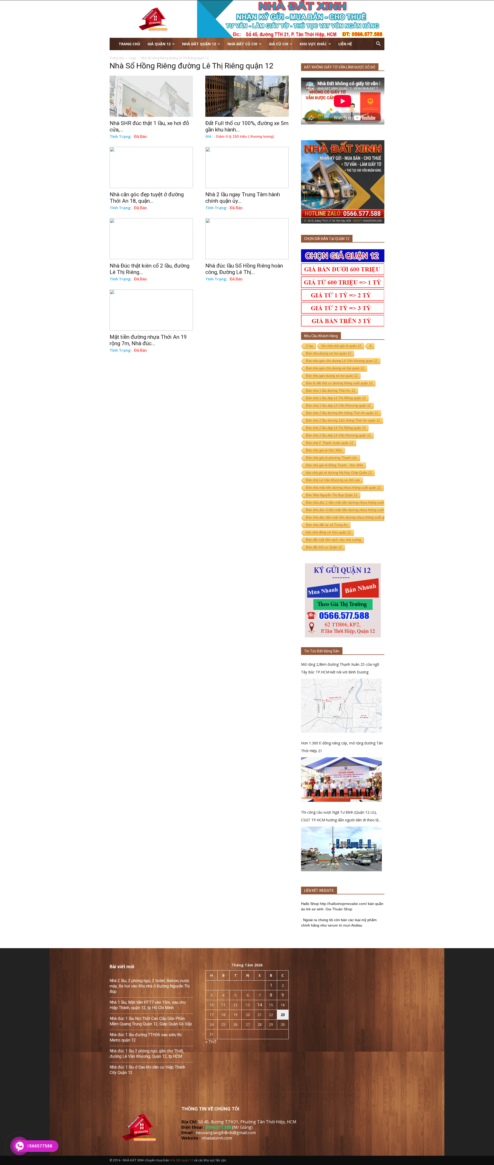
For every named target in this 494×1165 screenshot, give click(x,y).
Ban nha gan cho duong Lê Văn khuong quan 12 (341, 361)
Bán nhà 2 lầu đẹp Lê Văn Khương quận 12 (338, 435)
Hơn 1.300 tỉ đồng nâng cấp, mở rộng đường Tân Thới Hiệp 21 (342, 747)
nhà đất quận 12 (181, 1160)
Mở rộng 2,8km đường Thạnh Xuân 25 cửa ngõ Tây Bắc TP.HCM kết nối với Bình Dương (340, 668)
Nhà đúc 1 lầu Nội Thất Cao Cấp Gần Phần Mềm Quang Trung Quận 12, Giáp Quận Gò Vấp (151, 1021)
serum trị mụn (339, 925)
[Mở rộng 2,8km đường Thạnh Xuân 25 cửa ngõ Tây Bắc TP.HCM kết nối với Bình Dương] (341, 705)
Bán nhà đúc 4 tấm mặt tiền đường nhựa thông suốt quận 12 (351, 510)
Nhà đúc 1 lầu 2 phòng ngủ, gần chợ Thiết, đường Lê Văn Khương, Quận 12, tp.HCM (147, 1053)
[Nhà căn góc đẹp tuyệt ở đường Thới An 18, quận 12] (151, 167)
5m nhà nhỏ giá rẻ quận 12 (341, 346)
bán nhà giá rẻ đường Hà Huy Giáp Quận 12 (339, 473)
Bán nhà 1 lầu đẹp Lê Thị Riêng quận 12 (336, 398)
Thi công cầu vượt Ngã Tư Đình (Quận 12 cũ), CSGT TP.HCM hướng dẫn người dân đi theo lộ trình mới (339, 817)
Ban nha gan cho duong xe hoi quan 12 (335, 368)
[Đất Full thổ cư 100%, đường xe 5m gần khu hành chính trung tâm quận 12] (247, 96)
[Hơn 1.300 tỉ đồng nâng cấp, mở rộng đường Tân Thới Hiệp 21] (341, 779)
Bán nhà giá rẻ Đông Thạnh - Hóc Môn (334, 465)
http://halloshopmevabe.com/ (343, 904)
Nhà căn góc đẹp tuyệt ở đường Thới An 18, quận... (147, 197)
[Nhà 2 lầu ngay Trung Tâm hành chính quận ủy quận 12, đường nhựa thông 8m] (247, 167)
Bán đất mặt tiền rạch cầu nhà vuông (333, 540)
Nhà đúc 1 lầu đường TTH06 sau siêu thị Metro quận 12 (146, 1037)
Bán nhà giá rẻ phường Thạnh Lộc (331, 458)
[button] (378, 44)
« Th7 (210, 1042)
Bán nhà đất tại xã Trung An (327, 525)
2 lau (309, 346)
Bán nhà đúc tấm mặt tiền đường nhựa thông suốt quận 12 (350, 517)
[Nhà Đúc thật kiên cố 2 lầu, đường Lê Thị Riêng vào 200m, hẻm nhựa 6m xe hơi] (151, 238)
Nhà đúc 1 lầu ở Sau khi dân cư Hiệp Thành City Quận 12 (147, 1070)
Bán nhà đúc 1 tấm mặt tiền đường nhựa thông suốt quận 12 (351, 502)
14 (259, 1005)
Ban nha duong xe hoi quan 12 (328, 353)
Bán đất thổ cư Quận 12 (324, 547)
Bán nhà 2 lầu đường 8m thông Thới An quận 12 (342, 413)
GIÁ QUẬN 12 (159, 43)
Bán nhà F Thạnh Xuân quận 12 (329, 443)
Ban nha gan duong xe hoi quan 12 (332, 376)
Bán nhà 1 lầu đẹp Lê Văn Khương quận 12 (338, 405)
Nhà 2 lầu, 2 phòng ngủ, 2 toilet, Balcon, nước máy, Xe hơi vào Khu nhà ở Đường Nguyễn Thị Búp (150, 986)
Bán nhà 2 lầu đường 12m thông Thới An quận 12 (343, 420)
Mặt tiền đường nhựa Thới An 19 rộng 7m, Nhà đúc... (148, 340)
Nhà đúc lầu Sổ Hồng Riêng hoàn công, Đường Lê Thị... (244, 269)
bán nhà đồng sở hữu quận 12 (328, 532)
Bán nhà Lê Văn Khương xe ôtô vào (333, 480)
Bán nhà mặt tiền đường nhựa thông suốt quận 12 (343, 488)
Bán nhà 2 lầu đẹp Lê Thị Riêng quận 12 (336, 428)
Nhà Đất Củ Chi (242, 43)
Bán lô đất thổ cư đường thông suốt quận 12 (339, 383)
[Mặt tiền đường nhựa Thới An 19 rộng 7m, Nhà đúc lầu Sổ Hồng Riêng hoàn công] (151, 310)
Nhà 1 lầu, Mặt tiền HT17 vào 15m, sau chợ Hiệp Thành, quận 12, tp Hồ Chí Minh (148, 1005)
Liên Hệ (345, 43)
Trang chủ (129, 43)
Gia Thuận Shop (338, 909)
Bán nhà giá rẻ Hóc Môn (324, 450)
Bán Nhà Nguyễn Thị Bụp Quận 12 (331, 495)
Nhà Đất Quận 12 (199, 43)
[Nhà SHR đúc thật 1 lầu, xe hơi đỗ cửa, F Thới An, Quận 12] (151, 96)
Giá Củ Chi (278, 43)
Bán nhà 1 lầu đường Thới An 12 (330, 391)
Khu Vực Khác (313, 43)
